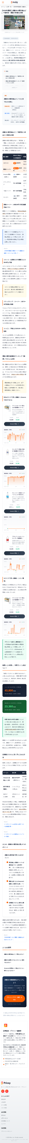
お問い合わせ (4, 1118)
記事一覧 (8, 6)
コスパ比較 (4, 1107)
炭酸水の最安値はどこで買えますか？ (14, 954)
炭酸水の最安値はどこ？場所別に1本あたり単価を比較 (15, 77)
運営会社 (3, 1115)
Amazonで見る (13, 424)
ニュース (3, 1123)
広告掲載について (5, 1121)
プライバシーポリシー (6, 1131)
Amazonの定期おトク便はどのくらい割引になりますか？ (14, 969)
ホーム (3, 6)
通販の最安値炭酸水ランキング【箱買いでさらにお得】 (15, 81)
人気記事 (3, 1102)
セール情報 (4, 1105)
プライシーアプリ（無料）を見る (14, 998)
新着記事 (3, 1099)
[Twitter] (6, 1091)
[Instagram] (2, 1091)
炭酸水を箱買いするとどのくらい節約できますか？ (14, 961)
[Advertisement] (14, 1141)
